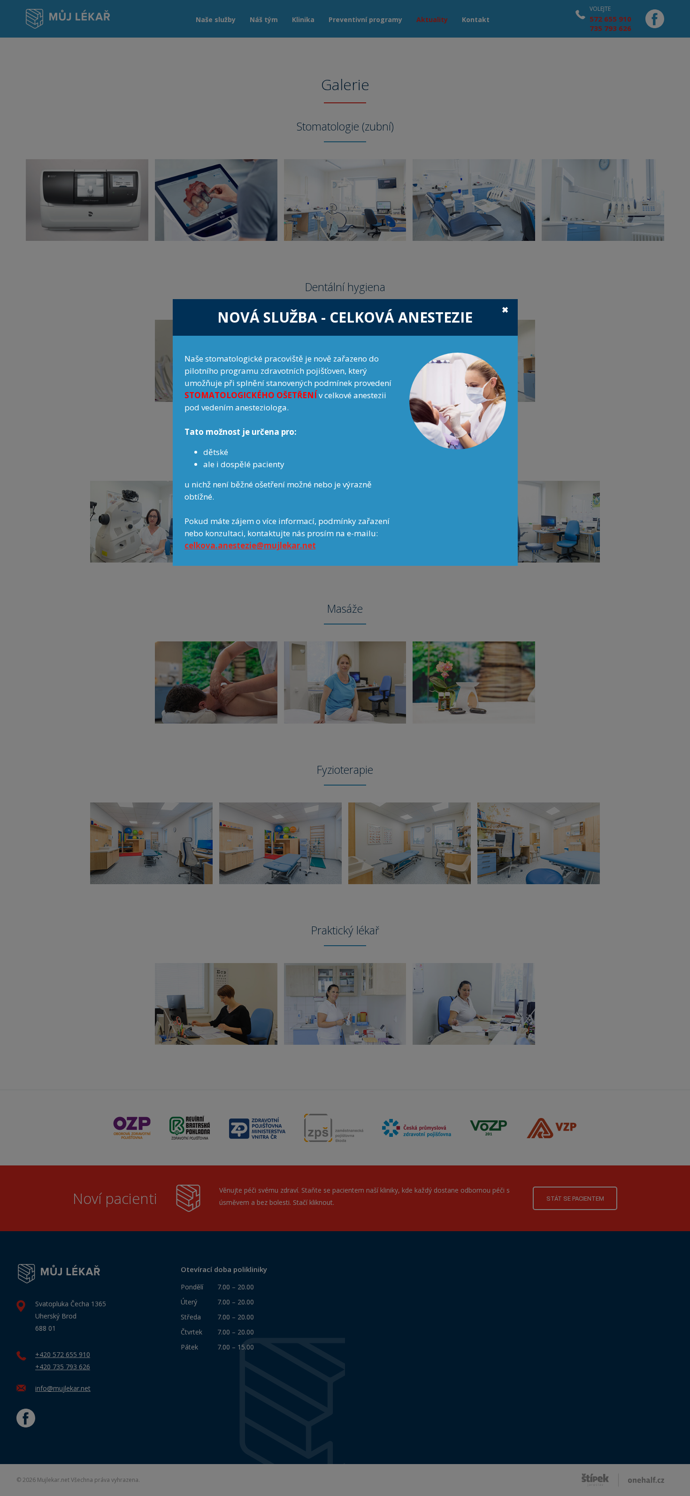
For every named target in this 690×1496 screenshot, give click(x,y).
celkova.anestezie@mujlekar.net (250, 545)
